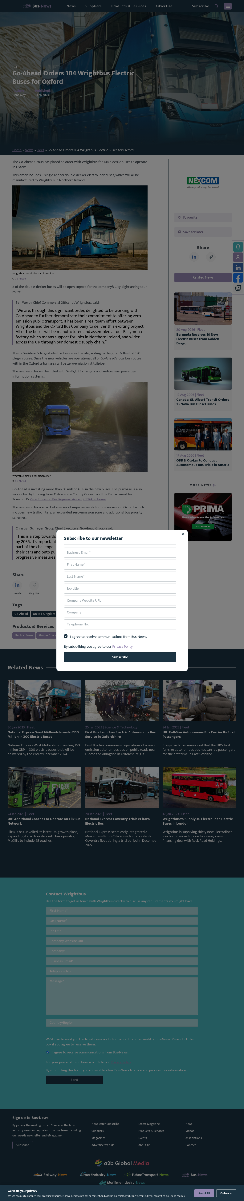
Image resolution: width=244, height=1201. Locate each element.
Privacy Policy (122, 647)
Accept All (204, 1193)
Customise (226, 1193)
